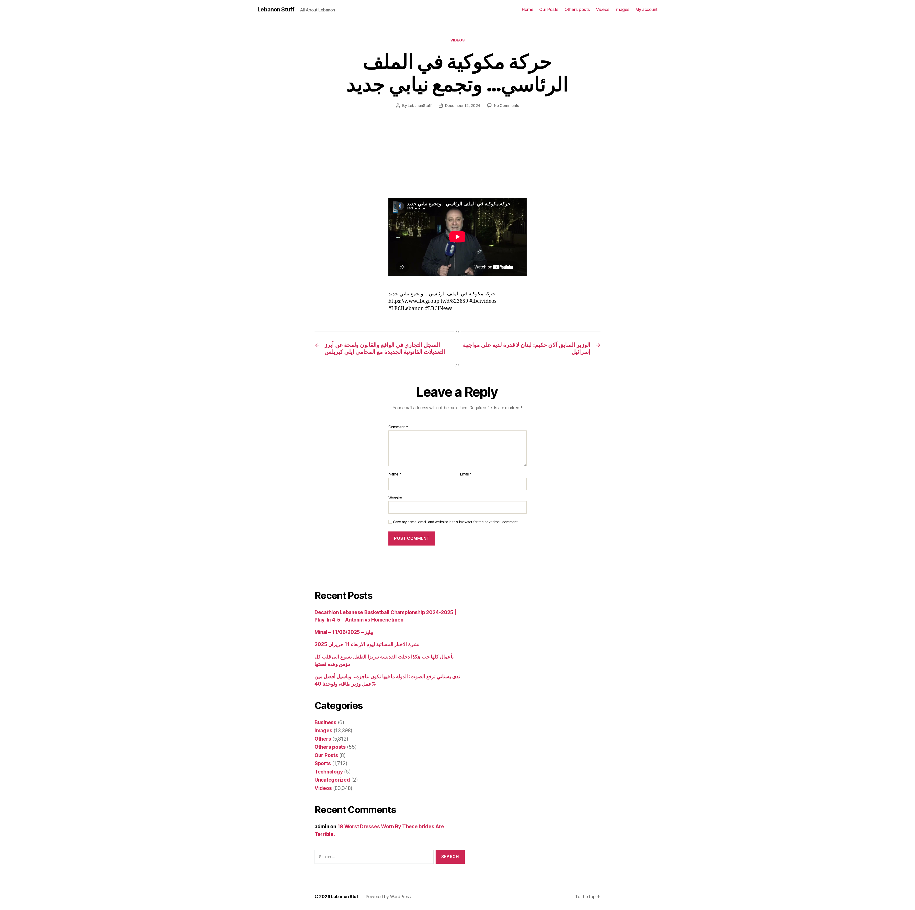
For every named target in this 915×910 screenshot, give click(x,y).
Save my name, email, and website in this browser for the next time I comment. (455, 522)
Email (466, 474)
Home (527, 9)
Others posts (577, 9)
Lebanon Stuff (275, 9)
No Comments (506, 105)
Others (323, 739)
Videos (603, 9)
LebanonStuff (420, 105)
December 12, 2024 (462, 105)
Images (622, 9)
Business (325, 722)
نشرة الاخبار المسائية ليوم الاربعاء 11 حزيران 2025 (367, 644)
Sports (323, 763)
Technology (329, 772)
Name (395, 474)
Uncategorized (332, 780)
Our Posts (549, 9)
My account (646, 9)
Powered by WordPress (388, 896)
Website (395, 497)
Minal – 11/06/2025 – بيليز (344, 632)
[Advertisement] (69, 162)
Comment (398, 427)
